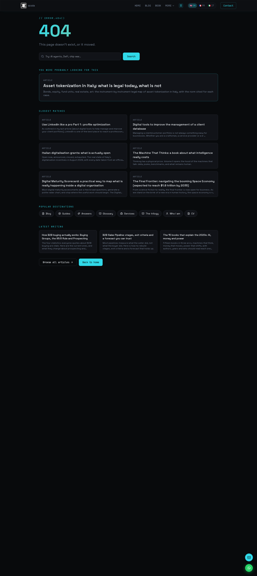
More (168, 5)
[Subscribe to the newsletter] (249, 557)
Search (131, 56)
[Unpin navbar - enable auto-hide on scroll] (181, 5)
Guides (66, 213)
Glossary (108, 213)
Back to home (90, 262)
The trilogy (152, 213)
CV (192, 213)
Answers (86, 213)
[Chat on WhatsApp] (249, 568)
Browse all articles (56, 262)
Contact (228, 5)
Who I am (175, 213)
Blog (48, 213)
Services (129, 213)
